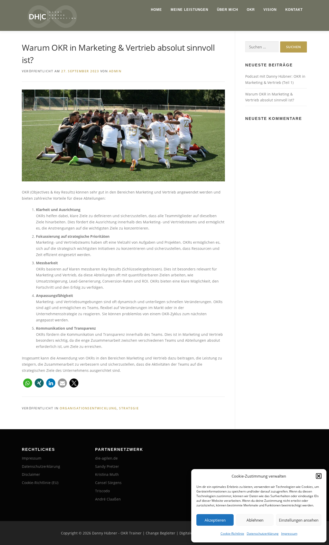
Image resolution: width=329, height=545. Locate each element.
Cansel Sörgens (108, 482)
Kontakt (294, 10)
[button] (318, 476)
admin (115, 71)
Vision (270, 10)
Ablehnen (254, 520)
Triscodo (102, 490)
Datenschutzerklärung (263, 533)
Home (156, 10)
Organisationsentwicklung (88, 408)
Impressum (289, 533)
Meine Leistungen (189, 10)
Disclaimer (31, 474)
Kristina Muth (107, 474)
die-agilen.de (106, 458)
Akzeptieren (215, 520)
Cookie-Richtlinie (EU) (40, 482)
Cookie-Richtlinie (232, 533)
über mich (227, 10)
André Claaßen (108, 499)
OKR (251, 10)
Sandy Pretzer (107, 466)
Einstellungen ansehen (298, 520)
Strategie (129, 408)
